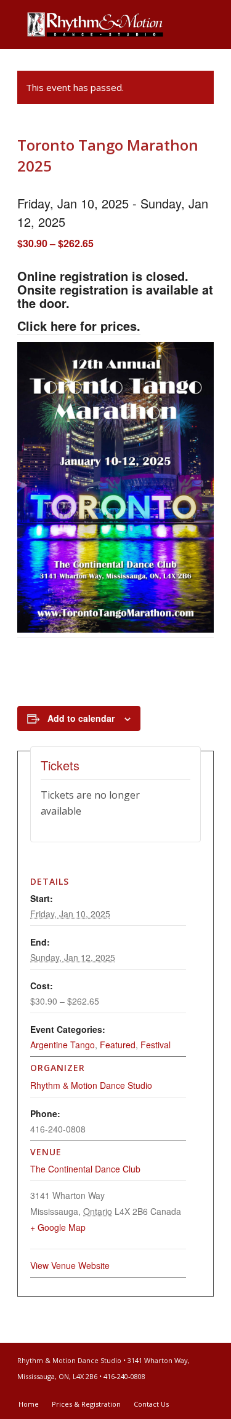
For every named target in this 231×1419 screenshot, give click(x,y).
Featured (118, 1044)
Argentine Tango (62, 1044)
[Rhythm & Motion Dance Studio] (95, 24)
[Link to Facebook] (186, 1391)
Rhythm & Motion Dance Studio (91, 1085)
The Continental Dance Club (85, 1169)
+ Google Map (58, 1227)
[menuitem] (28, 1404)
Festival (155, 1044)
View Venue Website (70, 1265)
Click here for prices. (78, 325)
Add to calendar (81, 718)
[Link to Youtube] (204, 1391)
